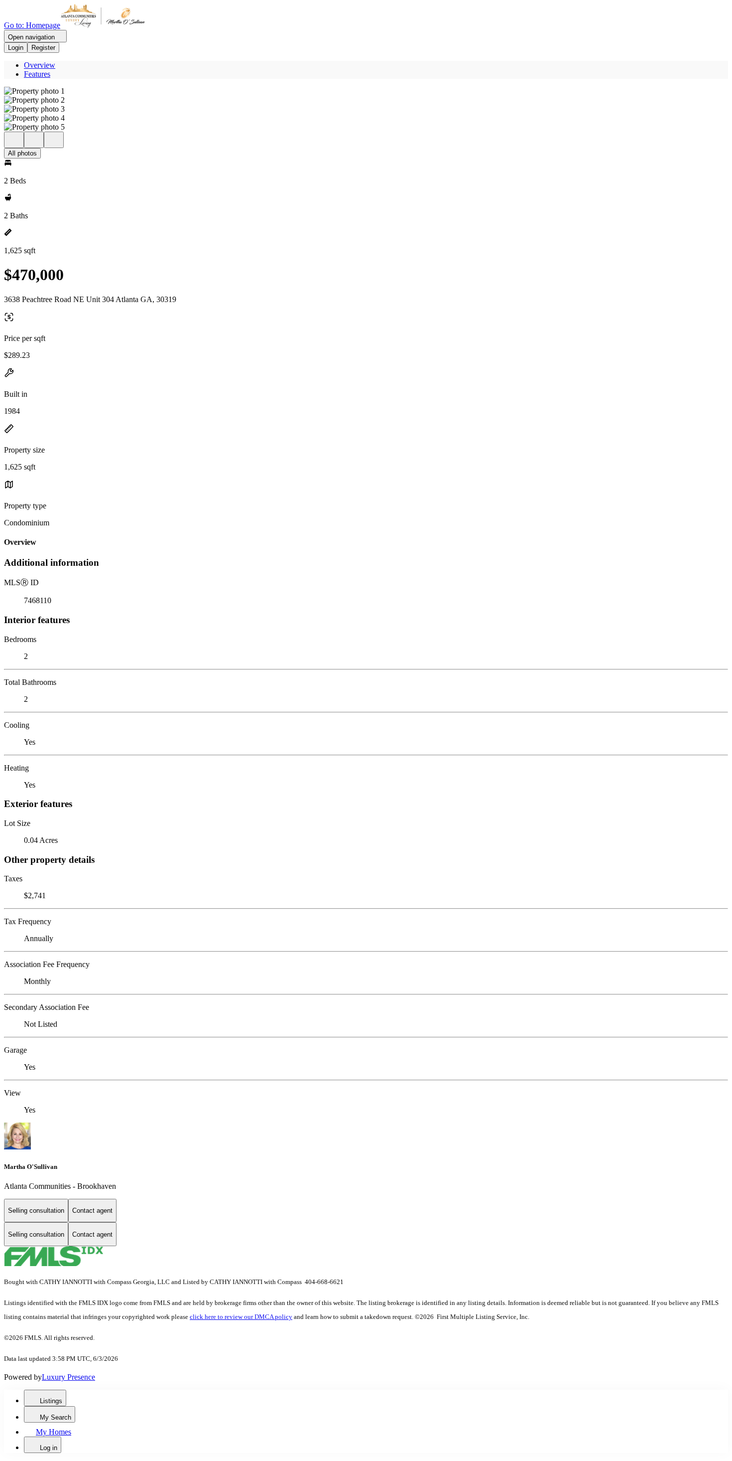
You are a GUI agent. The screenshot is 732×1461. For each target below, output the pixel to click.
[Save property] (34, 140)
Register (43, 47)
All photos (22, 153)
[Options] (14, 140)
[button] (366, 91)
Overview (39, 65)
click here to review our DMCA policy (241, 1316)
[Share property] (54, 140)
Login (15, 47)
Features (37, 74)
